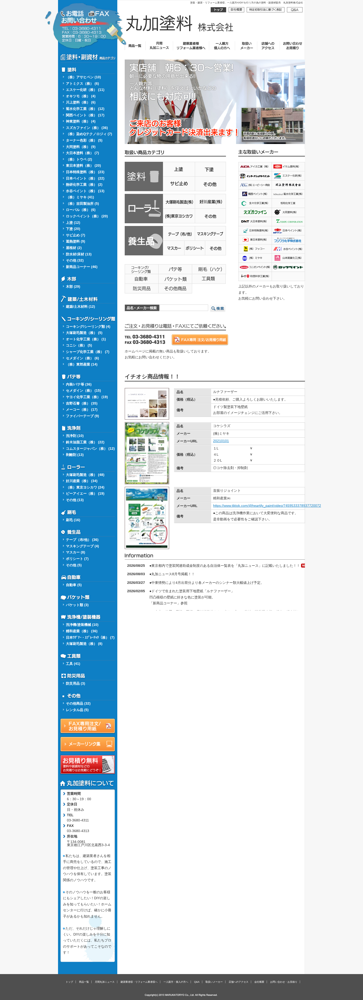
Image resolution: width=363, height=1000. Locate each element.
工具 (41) (73, 664)
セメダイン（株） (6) (82, 358)
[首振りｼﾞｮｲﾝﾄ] (147, 546)
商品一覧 (84, 981)
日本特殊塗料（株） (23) (85, 172)
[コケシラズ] (147, 481)
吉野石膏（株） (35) (82, 403)
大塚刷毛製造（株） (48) (85, 475)
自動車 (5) (74, 585)
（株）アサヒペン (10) (83, 77)
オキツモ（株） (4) (81, 96)
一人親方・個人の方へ (175, 981)
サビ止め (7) (75, 235)
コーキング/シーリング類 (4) (88, 326)
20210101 (221, 441)
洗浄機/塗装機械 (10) (82, 625)
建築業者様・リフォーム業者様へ (139, 981)
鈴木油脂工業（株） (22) (85, 442)
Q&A (197, 981)
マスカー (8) (75, 552)
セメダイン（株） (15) (83, 390)
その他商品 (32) (78, 703)
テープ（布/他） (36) (82, 540)
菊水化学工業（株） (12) (85, 109)
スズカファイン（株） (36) (87, 128)
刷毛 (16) (73, 520)
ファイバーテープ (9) (82, 416)
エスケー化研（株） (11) (85, 90)
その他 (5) (74, 565)
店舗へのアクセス (238, 981)
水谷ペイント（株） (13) (85, 191)
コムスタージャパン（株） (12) (90, 448)
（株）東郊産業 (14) (82, 364)
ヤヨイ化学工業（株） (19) (87, 397)
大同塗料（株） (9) (81, 147)
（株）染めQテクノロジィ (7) (89, 134)
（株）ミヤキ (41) (80, 197)
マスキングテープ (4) (82, 546)
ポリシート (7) (77, 559)
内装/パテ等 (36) (79, 384)
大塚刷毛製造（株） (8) (84, 644)
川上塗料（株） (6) (81, 102)
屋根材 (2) (74, 248)
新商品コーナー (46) (82, 267)
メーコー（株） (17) (82, 409)
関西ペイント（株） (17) (85, 115)
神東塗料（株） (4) (81, 121)
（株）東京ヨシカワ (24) (85, 487)
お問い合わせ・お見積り (283, 981)
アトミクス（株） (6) (82, 83)
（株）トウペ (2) (79, 159)
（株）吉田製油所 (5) (82, 203)
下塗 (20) (73, 229)
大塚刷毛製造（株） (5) (84, 333)
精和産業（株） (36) (82, 631)
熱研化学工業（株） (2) (84, 184)
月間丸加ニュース (105, 981)
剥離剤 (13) (75, 455)
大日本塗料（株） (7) (82, 153)
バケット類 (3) (77, 605)
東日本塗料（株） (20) (83, 165)
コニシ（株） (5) (79, 345)
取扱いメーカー (214, 981)
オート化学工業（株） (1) (86, 339)
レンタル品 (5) (77, 710)
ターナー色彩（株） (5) (84, 140)
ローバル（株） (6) (81, 210)
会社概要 (259, 981)
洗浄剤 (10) (75, 436)
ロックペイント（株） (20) (87, 216)
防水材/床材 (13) (79, 254)
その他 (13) (75, 500)
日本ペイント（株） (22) (85, 178)
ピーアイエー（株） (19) (85, 493)
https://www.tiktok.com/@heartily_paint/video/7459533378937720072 (267, 506)
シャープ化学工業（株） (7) (87, 352)
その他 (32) (75, 260)
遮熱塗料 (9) (75, 241)
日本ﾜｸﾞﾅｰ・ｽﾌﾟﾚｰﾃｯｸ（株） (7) (90, 637)
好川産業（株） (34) (82, 481)
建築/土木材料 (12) (80, 306)
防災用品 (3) (75, 683)
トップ (69, 981)
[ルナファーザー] (147, 416)
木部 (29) (73, 286)
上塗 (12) (73, 222)
